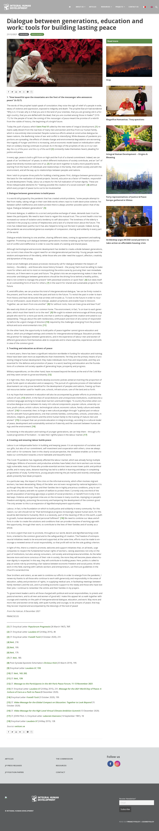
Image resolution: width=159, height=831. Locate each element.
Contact (60, 772)
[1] (96, 126)
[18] (62, 518)
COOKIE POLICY (148, 822)
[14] (17, 410)
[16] (34, 426)
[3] (48, 163)
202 (25, 673)
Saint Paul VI (42, 126)
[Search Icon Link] (157, 8)
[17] (85, 434)
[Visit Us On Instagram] (117, 763)
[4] (88, 184)
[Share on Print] (16, 91)
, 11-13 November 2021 (53, 683)
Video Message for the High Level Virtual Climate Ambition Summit (47, 710)
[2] (52, 149)
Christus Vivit (50, 663)
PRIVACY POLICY (133, 822)
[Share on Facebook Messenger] (27, 91)
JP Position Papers (14, 772)
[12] (50, 374)
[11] (44, 325)
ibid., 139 (18, 678)
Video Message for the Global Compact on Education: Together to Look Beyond (52, 702)
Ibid (12, 642)
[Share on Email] (20, 91)
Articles (9, 758)
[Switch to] (144, 7)
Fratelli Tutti (34, 637)
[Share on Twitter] (12, 91)
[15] (17, 420)
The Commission (64, 758)
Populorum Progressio (39, 626)
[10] (47, 322)
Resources (61, 765)
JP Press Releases (13, 765)
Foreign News (24, 34)
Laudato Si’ (33, 631)
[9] (51, 312)
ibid (15, 657)
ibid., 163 (18, 673)
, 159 (33, 668)
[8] (48, 304)
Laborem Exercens (52, 716)
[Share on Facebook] (8, 91)
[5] (45, 208)
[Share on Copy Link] (31, 91)
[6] (86, 279)
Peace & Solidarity (37, 34)
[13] (23, 397)
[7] (48, 283)
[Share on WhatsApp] (23, 91)
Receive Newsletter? (127, 798)
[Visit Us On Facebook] (110, 763)
